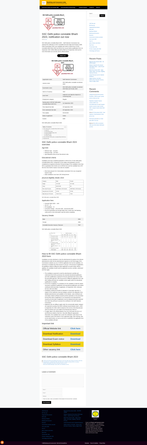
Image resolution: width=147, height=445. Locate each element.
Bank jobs (91, 29)
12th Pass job (45, 360)
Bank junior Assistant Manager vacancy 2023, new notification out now (56, 364)
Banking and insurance (58, 360)
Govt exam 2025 (65, 360)
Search (90, 13)
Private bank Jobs (93, 47)
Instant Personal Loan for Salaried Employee (73, 422)
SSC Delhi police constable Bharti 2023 (50, 361)
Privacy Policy (102, 443)
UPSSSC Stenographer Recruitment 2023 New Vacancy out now (55, 363)
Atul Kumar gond (92, 118)
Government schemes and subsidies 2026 (50, 7)
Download (75, 334)
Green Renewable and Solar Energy (68, 7)
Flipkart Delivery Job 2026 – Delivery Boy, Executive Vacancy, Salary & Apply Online (96, 80)
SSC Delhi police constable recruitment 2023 (66, 361)
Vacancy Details (48, 135)
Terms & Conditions (94, 443)
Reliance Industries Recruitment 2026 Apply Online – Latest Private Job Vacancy (96, 67)
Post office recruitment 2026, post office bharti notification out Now (96, 125)
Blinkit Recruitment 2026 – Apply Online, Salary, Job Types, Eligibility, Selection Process (97, 71)
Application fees (48, 134)
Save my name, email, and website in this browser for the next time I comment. (60, 398)
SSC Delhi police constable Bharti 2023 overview (53, 128)
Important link (46, 138)
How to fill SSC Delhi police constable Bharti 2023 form (54, 136)
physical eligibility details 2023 (51, 132)
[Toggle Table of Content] (64, 127)
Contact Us (91, 7)
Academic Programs (83, 7)
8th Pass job (51, 360)
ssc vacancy (77, 361)
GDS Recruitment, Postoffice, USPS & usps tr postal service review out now (96, 96)
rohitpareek (91, 94)
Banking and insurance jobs (56, 2)
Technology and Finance (94, 50)
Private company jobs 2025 (95, 48)
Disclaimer (87, 443)
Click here (75, 328)
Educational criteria (49, 131)
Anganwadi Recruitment (94, 27)
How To (91, 41)
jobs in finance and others (73, 360)
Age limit (47, 130)
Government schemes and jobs (96, 37)
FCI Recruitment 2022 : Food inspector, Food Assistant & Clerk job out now (97, 114)
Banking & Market (93, 31)
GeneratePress (64, 443)
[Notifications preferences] (2, 442)
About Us (98, 7)
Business (91, 35)
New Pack (80, 360)
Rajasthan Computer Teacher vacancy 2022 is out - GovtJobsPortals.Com (95, 102)
